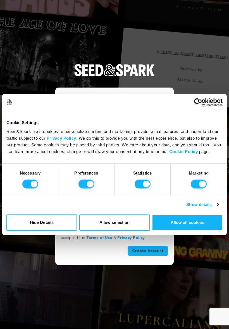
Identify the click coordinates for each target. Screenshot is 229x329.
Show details (199, 204)
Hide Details (42, 222)
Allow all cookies (187, 222)
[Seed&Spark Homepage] (114, 76)
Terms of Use (99, 238)
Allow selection (114, 222)
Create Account (148, 251)
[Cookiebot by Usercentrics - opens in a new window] (198, 102)
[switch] (86, 184)
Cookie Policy (183, 151)
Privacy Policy (61, 138)
